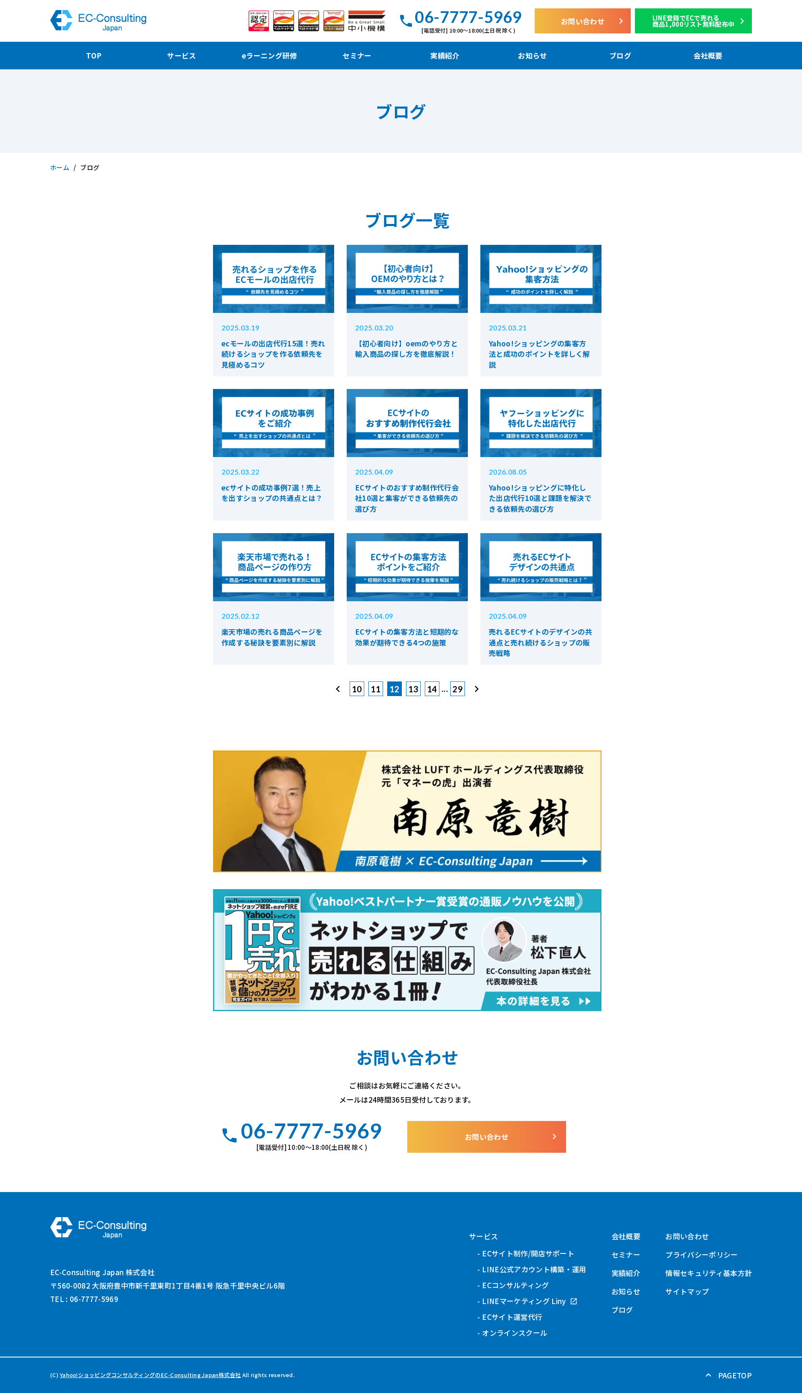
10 (357, 689)
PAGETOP (727, 1375)
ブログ (620, 55)
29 (457, 689)
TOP (94, 55)
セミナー (357, 55)
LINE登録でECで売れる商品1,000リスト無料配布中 (700, 20)
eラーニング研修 (269, 55)
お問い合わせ (594, 21)
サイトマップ (687, 1291)
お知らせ (532, 55)
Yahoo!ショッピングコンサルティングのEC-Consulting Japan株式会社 (150, 1375)
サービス (181, 55)
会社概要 (707, 55)
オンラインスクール (514, 1332)
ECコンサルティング (515, 1285)
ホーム (59, 167)
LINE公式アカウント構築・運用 (534, 1269)
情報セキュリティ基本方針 (708, 1273)
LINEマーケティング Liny (525, 1301)
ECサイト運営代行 (512, 1317)
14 (432, 689)
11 (376, 689)
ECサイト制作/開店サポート (528, 1253)
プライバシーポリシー (701, 1254)
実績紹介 (444, 55)
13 (413, 689)
